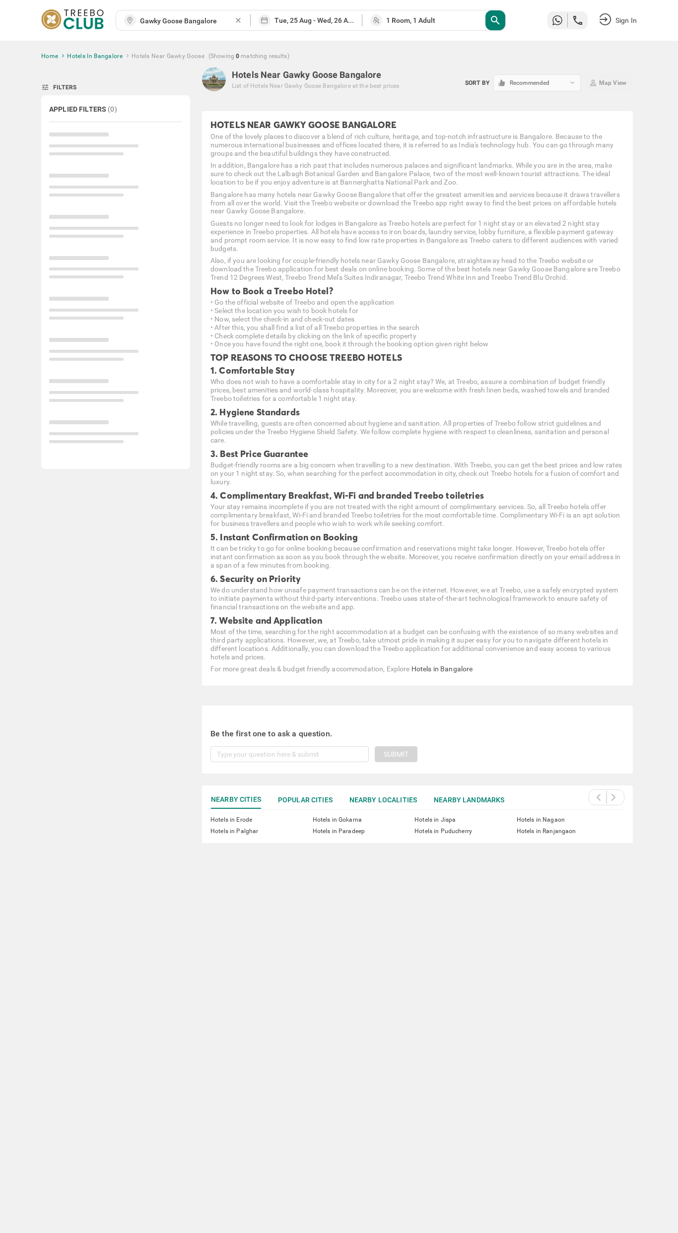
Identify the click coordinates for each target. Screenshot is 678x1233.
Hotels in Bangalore (442, 669)
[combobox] (187, 21)
